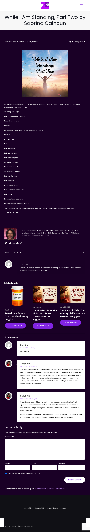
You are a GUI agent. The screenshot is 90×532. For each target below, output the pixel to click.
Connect (38, 508)
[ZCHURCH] (45, 5)
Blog (32, 508)
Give (44, 508)
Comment (9, 437)
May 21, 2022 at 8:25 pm (28, 366)
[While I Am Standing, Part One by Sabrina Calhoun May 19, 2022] (2, 522)
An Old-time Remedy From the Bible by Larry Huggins (16, 316)
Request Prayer (52, 508)
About (26, 508)
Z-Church (20, 42)
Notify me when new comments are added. (24, 473)
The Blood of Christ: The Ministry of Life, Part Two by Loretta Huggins (72, 313)
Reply (80, 345)
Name (8, 463)
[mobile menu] (81, 5)
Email (34, 463)
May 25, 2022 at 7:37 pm (28, 399)
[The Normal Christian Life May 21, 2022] (88, 522)
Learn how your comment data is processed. (52, 489)
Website (61, 463)
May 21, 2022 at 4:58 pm (28, 348)
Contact (62, 508)
